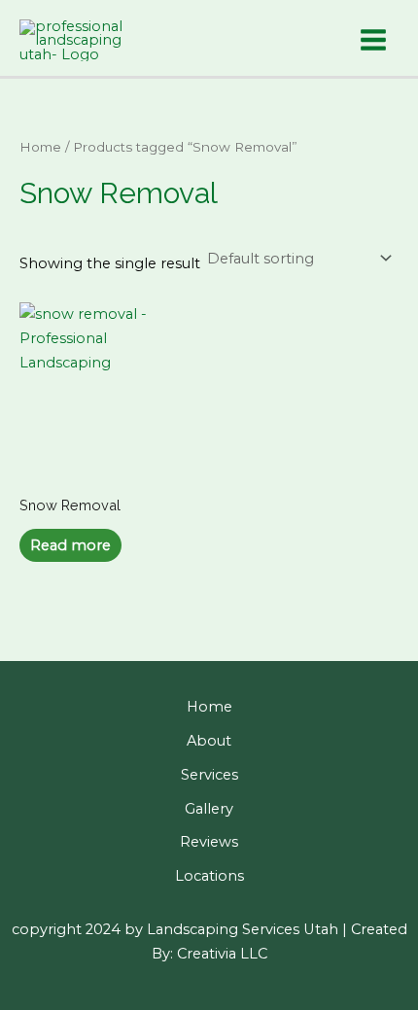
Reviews (209, 842)
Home (40, 147)
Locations (209, 876)
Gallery (209, 809)
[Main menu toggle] (373, 41)
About (209, 740)
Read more (70, 545)
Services (209, 775)
